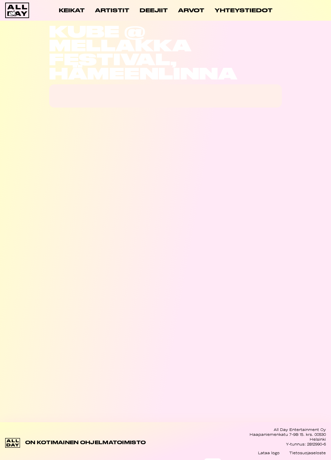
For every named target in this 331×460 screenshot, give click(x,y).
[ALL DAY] (21, 10)
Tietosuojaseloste (307, 453)
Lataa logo (269, 453)
